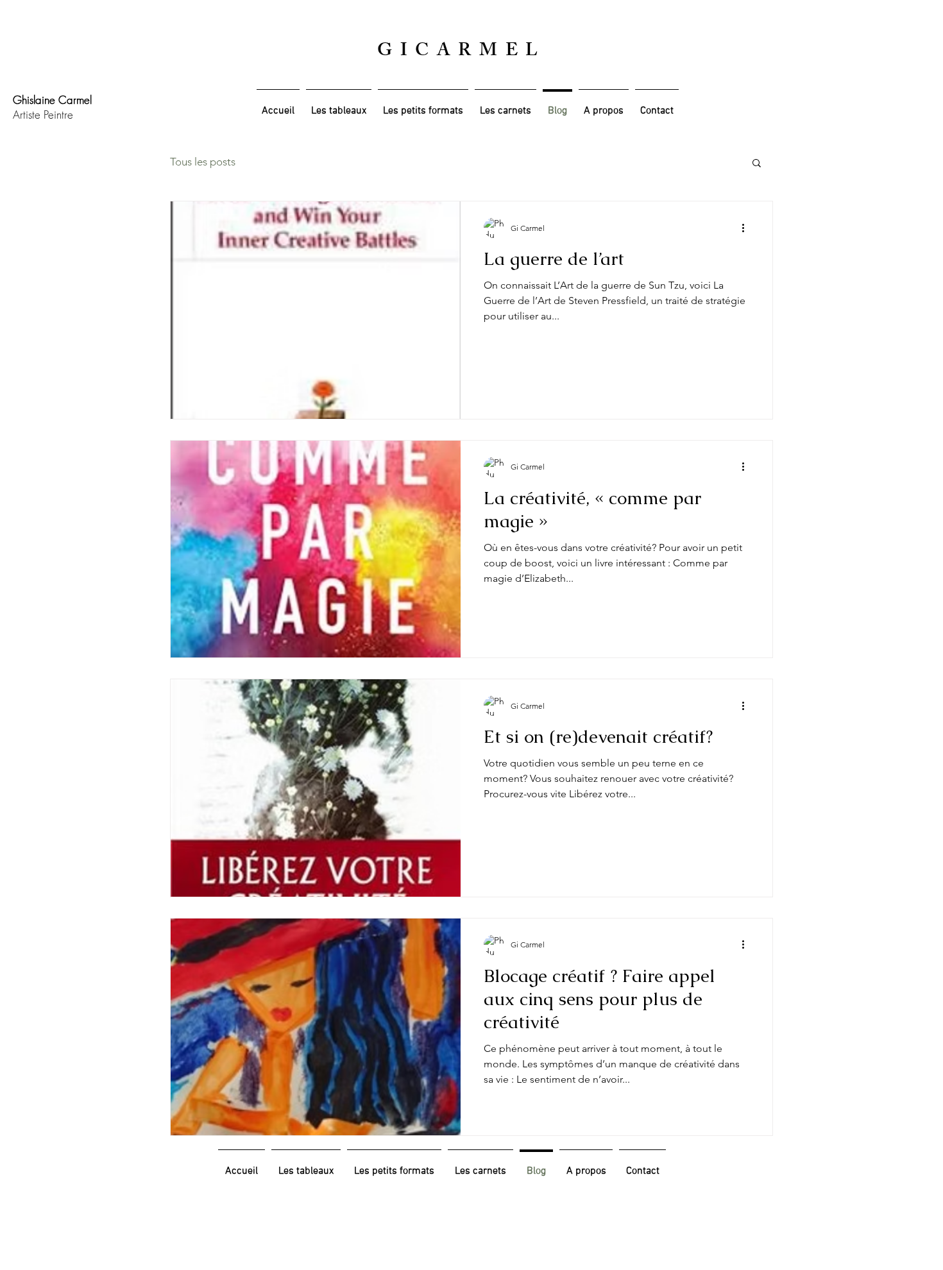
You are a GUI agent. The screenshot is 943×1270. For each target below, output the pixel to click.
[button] (757, 164)
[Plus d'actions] (747, 227)
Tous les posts (202, 161)
